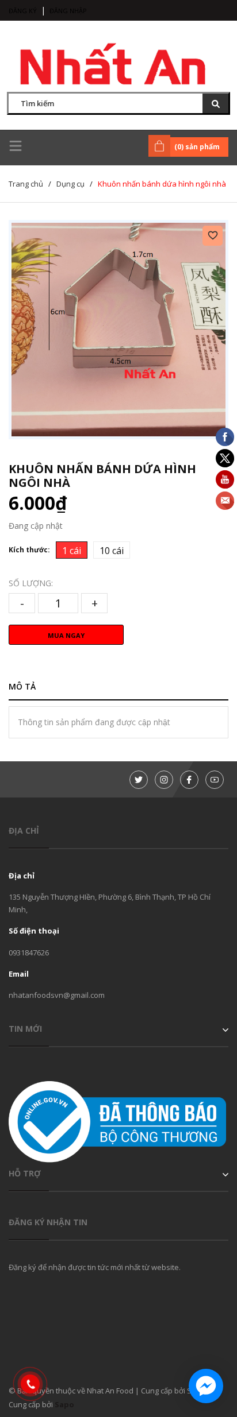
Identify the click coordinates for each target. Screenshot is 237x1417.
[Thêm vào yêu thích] (212, 236)
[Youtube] (214, 780)
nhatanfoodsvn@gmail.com (57, 995)
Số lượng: (31, 583)
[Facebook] (189, 780)
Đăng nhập (68, 10)
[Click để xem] (118, 329)
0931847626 (29, 952)
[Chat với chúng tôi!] (206, 1386)
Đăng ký (23, 10)
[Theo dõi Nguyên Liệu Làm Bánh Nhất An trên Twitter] (138, 780)
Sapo (64, 1404)
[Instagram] (164, 780)
